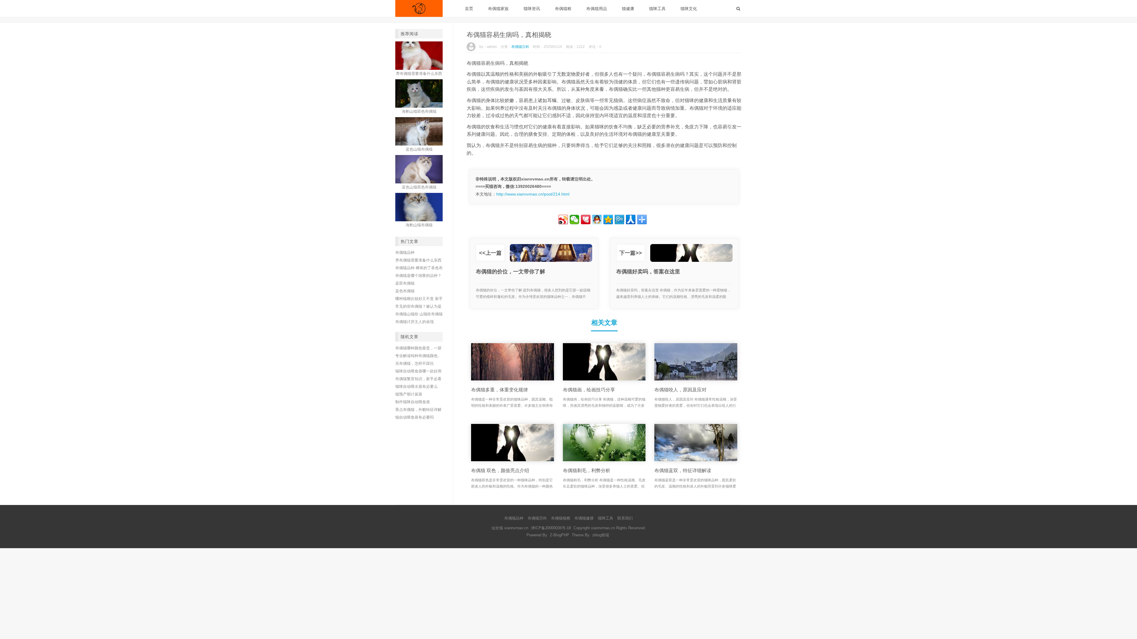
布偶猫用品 (596, 8)
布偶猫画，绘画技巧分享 (589, 389)
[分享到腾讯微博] (619, 219)
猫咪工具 (657, 8)
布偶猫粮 (563, 8)
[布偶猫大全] (419, 8)
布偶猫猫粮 (560, 518)
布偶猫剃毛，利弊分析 (586, 470)
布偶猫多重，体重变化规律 (499, 389)
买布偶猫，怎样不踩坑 (414, 363)
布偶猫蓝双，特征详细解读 (682, 470)
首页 (469, 8)
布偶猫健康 (584, 518)
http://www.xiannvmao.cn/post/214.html (532, 194)
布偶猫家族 (498, 8)
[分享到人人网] (630, 219)
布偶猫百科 (520, 47)
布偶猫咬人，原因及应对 (680, 389)
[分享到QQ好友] (597, 219)
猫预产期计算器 (408, 394)
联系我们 (625, 518)
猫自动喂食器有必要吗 (414, 417)
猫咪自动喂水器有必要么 (416, 386)
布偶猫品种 (405, 252)
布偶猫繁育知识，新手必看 (418, 379)
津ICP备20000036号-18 (551, 528)
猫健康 (628, 8)
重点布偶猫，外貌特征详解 (418, 409)
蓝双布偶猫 (405, 283)
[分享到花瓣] (585, 219)
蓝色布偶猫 (405, 291)
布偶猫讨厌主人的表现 (414, 322)
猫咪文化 (688, 8)
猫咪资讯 (531, 8)
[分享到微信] (574, 219)
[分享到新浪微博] (563, 219)
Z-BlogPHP (559, 535)
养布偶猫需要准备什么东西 (418, 260)
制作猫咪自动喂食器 (412, 402)
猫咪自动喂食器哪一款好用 (418, 371)
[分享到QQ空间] (608, 219)
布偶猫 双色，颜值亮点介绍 (500, 470)
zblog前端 (600, 535)
